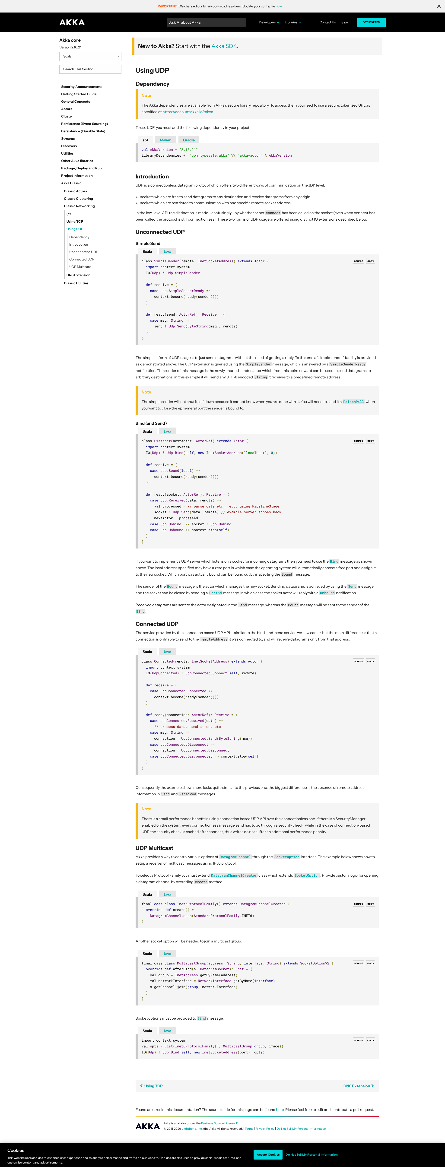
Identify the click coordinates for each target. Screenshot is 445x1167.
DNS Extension (78, 275)
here (280, 1109)
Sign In (346, 22)
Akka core (70, 40)
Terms (249, 1128)
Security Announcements (81, 87)
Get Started (371, 22)
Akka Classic (71, 183)
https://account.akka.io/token (187, 111)
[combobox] (90, 69)
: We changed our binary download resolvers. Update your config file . (220, 6)
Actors (66, 109)
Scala (147, 251)
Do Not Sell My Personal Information (312, 1154)
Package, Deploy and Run (81, 168)
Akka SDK (224, 46)
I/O (69, 214)
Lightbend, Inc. (192, 1128)
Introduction (78, 244)
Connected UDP (81, 259)
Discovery (69, 146)
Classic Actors (75, 191)
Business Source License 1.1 (219, 1123)
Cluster (67, 116)
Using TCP (75, 221)
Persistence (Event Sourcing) (84, 124)
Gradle (189, 140)
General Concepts (75, 101)
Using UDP (75, 229)
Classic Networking (79, 206)
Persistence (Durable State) (83, 131)
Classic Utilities (76, 283)
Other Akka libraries (77, 161)
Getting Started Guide (78, 94)
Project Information (77, 176)
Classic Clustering (78, 199)
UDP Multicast (80, 267)
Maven (166, 140)
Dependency (79, 237)
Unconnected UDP (83, 252)
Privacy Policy (264, 1128)
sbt (145, 140)
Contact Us (328, 22)
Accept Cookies (268, 1154)
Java (167, 251)
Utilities (67, 153)
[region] (222, 1155)
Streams (68, 138)
